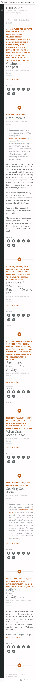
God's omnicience (14, 42)
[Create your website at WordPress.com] (17, 2)
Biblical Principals (14, 579)
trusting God (24, 60)
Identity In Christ (18, 115)
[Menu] (2, 10)
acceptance (11, 34)
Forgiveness (11, 39)
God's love (25, 347)
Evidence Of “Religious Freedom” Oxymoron (19, 288)
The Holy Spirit (12, 357)
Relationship (18, 55)
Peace (8, 428)
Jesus (21, 349)
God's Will (22, 50)
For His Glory (14, 7)
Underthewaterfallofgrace (18, 138)
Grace (20, 53)
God (28, 39)
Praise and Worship (22, 352)
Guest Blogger (19, 423)
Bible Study (16, 344)
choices (18, 37)
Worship (10, 360)
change (20, 34)
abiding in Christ (18, 32)
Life (29, 579)
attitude (10, 267)
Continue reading (13, 79)
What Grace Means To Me (16, 433)
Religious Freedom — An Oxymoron (16, 593)
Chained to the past (14, 65)
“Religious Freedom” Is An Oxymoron (16, 366)
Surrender (11, 58)
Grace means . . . (18, 118)
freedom (22, 39)
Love (25, 426)
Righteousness (18, 581)
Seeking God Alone (15, 490)
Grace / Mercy (12, 272)
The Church (11, 277)
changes (10, 37)
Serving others (13, 354)
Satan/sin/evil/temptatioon (19, 584)
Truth (20, 280)
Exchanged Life (13, 483)
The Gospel (27, 428)
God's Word (11, 53)
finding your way (13, 418)
